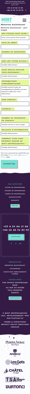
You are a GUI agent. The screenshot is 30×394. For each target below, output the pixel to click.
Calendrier (15, 268)
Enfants (15, 200)
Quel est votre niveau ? (15, 61)
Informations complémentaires (11, 83)
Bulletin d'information (15, 130)
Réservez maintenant (15, 265)
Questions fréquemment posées (15, 273)
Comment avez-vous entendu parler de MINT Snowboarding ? (14, 141)
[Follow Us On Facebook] (11, 244)
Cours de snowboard (15, 187)
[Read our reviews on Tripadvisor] (20, 244)
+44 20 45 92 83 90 (15, 10)
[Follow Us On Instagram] (16, 244)
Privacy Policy (13, 155)
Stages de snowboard (15, 190)
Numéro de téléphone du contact (14, 119)
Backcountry (15, 197)
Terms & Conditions (15, 322)
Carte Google (15, 298)
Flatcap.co (17, 318)
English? (15, 205)
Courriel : (8, 109)
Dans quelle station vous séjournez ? (13, 71)
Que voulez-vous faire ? (15, 33)
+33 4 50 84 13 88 (15, 8)
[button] (23, 20)
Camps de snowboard (15, 194)
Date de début (9, 43)
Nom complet (9, 99)
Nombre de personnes (13, 52)
